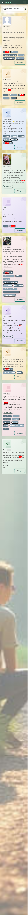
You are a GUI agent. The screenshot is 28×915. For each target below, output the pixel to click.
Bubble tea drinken (10, 295)
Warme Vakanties (9, 58)
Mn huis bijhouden (10, 372)
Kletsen (7, 139)
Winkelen (7, 422)
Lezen (6, 95)
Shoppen (7, 279)
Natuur (17, 416)
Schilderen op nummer (17, 425)
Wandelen (7, 419)
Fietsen (20, 372)
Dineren (21, 55)
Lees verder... (8, 186)
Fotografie (16, 419)
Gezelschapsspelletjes (11, 289)
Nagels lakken (19, 285)
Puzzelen (15, 422)
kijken (9, 272)
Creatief (22, 136)
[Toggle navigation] (24, 2)
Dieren (6, 429)
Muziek (14, 98)
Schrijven (14, 139)
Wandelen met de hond (11, 282)
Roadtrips (14, 52)
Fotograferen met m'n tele (12, 292)
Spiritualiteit (8, 416)
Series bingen (8, 285)
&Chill (8, 142)
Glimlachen (20, 58)
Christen (7, 136)
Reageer (20, 62)
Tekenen (19, 276)
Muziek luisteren (9, 276)
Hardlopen (14, 95)
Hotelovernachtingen (10, 55)
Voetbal (7, 98)
